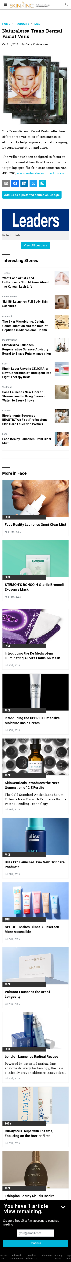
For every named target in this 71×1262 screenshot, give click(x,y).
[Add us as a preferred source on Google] (42, 183)
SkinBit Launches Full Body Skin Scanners (25, 304)
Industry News (9, 296)
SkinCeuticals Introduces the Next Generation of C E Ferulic (32, 785)
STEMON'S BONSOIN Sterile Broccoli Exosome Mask (34, 587)
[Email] (6, 183)
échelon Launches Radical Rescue (31, 1057)
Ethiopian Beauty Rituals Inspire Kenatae (30, 1198)
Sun (7, 919)
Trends (6, 273)
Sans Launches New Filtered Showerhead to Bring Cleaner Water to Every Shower (23, 396)
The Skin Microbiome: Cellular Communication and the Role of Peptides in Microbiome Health (25, 326)
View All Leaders (35, 245)
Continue (35, 1243)
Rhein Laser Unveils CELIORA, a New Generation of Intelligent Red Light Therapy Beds (26, 373)
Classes (6, 410)
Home (6, 23)
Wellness (7, 387)
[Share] (15, 183)
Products (22, 23)
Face (37, 23)
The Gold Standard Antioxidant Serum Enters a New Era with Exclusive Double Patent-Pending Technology (35, 799)
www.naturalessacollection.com (42, 173)
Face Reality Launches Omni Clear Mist (26, 441)
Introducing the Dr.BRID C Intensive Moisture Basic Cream (32, 720)
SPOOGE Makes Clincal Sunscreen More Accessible (32, 929)
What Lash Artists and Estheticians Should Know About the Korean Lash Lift (25, 282)
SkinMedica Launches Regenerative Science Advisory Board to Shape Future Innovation (26, 349)
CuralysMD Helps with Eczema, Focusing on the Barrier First (29, 1133)
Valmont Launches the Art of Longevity (27, 994)
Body (5, 363)
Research (7, 316)
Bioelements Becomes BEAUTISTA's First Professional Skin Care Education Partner (25, 420)
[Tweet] (33, 183)
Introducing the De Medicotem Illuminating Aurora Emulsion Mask (32, 655)
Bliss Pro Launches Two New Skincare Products (35, 864)
